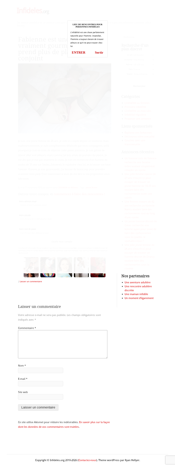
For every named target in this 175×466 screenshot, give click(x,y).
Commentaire (27, 328)
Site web (23, 392)
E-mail (22, 378)
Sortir (99, 52)
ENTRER (78, 52)
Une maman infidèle (136, 294)
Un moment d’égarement (139, 298)
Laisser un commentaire (31, 281)
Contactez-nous (87, 460)
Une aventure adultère (138, 282)
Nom (22, 365)
